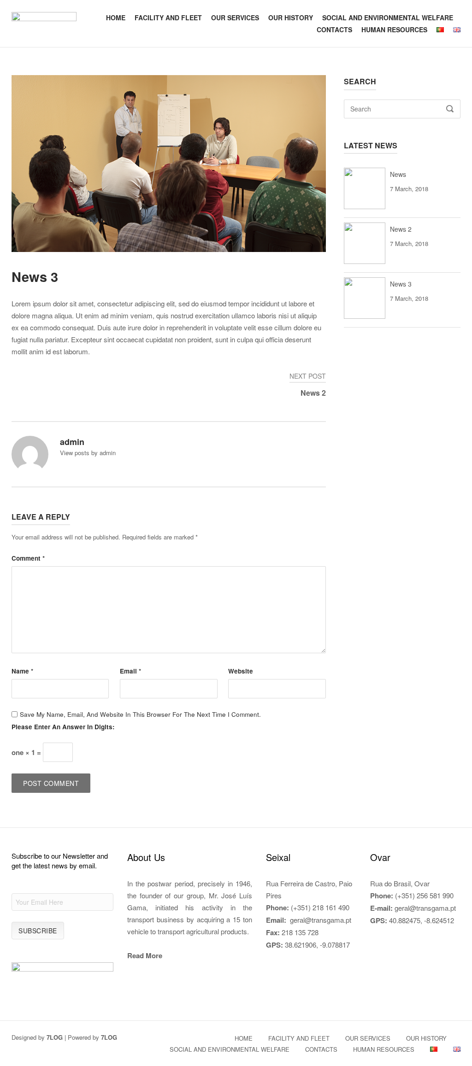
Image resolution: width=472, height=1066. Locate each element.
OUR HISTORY (290, 17)
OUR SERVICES (235, 17)
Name (22, 671)
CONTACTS (334, 29)
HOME (115, 17)
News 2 (401, 229)
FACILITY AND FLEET (168, 17)
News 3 (401, 283)
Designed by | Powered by (64, 1037)
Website (240, 671)
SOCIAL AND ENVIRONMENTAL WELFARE (387, 17)
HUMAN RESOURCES (394, 29)
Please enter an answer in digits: (63, 726)
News (398, 174)
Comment (28, 558)
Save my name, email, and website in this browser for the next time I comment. (140, 714)
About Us (146, 857)
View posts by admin (88, 452)
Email (130, 671)
